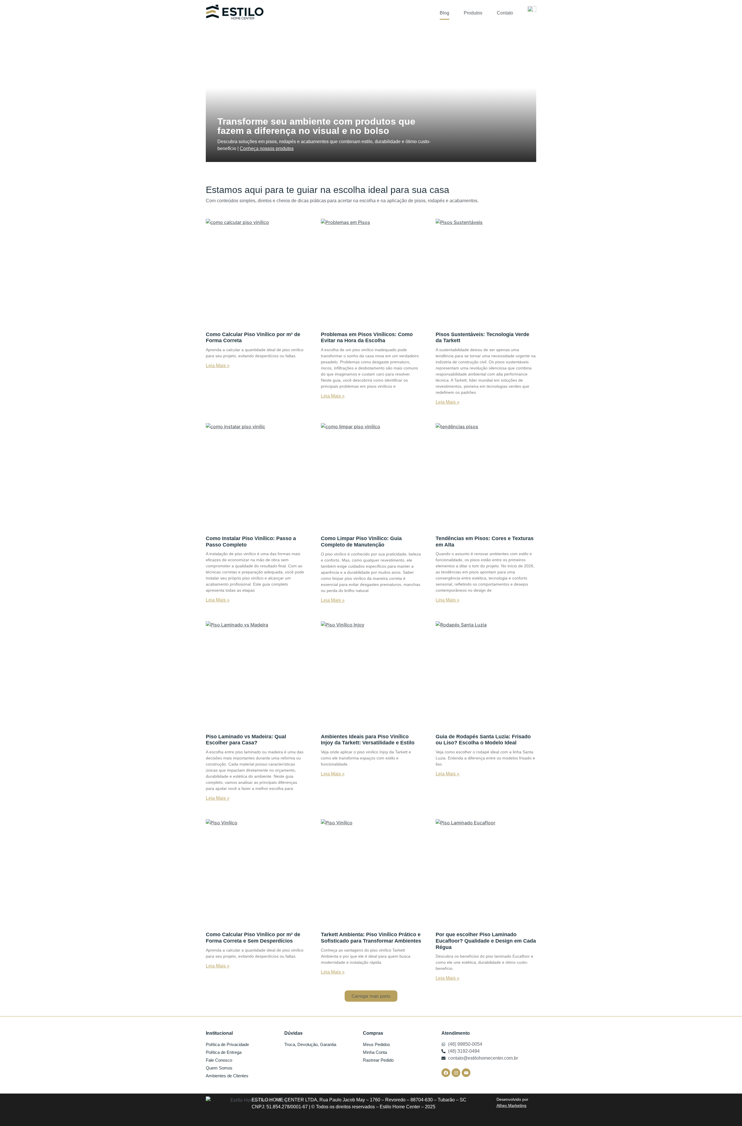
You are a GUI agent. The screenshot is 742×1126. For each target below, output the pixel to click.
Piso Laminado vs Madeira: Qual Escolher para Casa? (246, 740)
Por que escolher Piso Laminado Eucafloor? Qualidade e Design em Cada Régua (486, 941)
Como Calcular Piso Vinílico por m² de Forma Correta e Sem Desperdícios (253, 938)
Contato (505, 12)
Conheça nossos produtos (267, 148)
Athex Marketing (511, 1105)
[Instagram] (456, 1072)
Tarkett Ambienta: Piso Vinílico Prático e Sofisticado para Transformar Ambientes (371, 938)
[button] (371, 996)
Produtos (473, 12)
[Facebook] (445, 1072)
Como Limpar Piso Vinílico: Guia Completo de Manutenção (361, 541)
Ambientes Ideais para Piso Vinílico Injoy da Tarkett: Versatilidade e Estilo (367, 740)
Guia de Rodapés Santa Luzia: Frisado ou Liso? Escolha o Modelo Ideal (483, 740)
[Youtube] (466, 1072)
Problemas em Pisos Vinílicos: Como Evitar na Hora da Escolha (367, 337)
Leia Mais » (218, 365)
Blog (444, 12)
